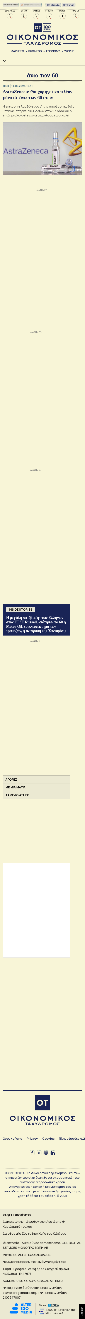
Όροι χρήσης (12, 1138)
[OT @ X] (39, 1153)
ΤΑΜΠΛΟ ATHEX (17, 795)
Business (35, 51)
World (69, 51)
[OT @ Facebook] (32, 1153)
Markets (17, 51)
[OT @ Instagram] (46, 1153)
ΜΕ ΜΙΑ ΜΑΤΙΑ (15, 787)
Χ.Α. (3, 61)
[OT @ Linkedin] (53, 1153)
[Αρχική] (42, 1103)
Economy (53, 51)
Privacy (32, 1138)
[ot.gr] (42, 34)
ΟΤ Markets (53, 5)
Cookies (48, 1138)
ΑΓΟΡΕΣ (11, 779)
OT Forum (68, 5)
